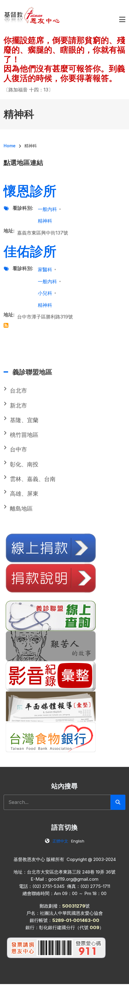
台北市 (18, 390)
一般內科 (47, 209)
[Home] (32, 15)
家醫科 (45, 269)
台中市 (18, 449)
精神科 (45, 221)
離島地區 (21, 508)
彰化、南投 (24, 464)
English (77, 841)
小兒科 (45, 293)
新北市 (18, 405)
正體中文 (60, 841)
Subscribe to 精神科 (6, 325)
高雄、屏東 (24, 493)
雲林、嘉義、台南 (33, 479)
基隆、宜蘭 (24, 420)
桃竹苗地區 (24, 434)
